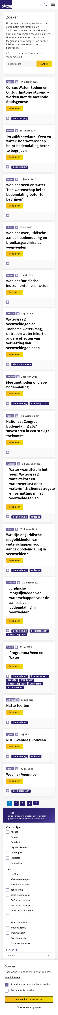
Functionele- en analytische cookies (31, 984)
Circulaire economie (20, 943)
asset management (20, 895)
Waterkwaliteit (18, 933)
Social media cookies (22, 990)
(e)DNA (14, 874)
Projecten (15, 858)
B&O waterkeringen (20, 900)
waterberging (20, 118)
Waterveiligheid (18, 927)
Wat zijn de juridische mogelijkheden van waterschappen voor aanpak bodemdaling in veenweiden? (26, 544)
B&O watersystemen (21, 905)
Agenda (14, 832)
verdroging (35, 684)
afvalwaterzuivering (20, 884)
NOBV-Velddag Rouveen (26, 740)
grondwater (27, 680)
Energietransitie (18, 938)
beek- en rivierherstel (22, 910)
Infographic (16, 852)
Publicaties (16, 863)
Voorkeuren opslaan (29, 1007)
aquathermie (17, 890)
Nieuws (14, 837)
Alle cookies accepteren (29, 999)
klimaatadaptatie (22, 364)
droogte (12, 680)
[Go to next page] (36, 803)
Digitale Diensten (19, 847)
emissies (35, 517)
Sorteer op (11, 950)
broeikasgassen (39, 403)
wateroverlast (15, 687)
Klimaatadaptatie (19, 922)
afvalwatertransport (21, 879)
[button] (29, 915)
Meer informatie (12, 977)
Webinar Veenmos (21, 774)
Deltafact (15, 842)
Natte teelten (17, 705)
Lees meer (14, 108)
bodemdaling (20, 167)
